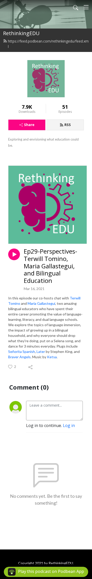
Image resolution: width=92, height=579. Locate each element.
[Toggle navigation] (86, 7)
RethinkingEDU (21, 33)
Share (29, 124)
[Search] (75, 7)
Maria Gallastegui (41, 303)
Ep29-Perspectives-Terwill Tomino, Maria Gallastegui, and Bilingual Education (50, 266)
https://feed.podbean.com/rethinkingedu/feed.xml (48, 44)
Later (41, 351)
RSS (67, 124)
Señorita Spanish (21, 351)
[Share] (31, 367)
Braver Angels (19, 357)
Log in (69, 425)
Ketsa (52, 357)
